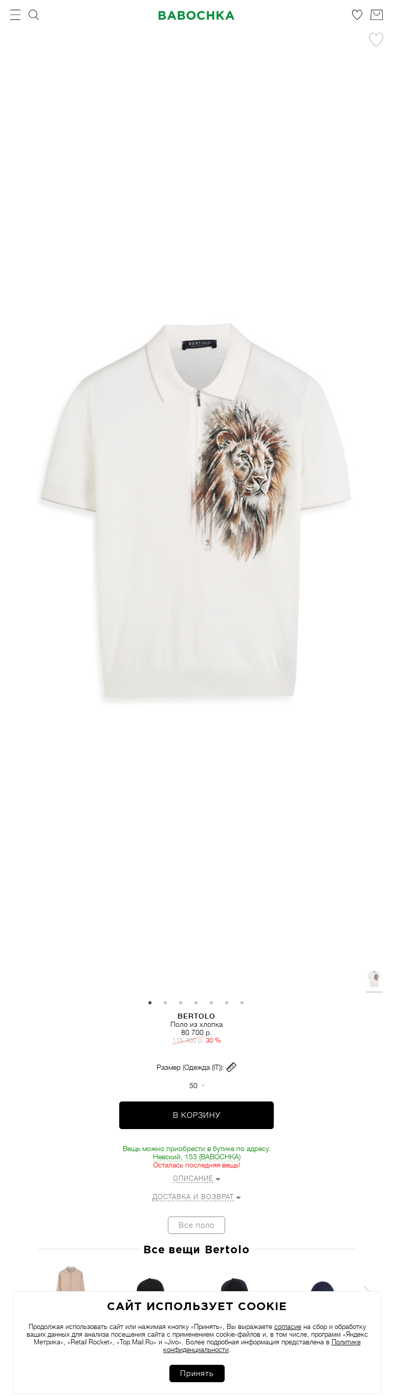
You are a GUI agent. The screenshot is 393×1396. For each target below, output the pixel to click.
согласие (287, 1327)
